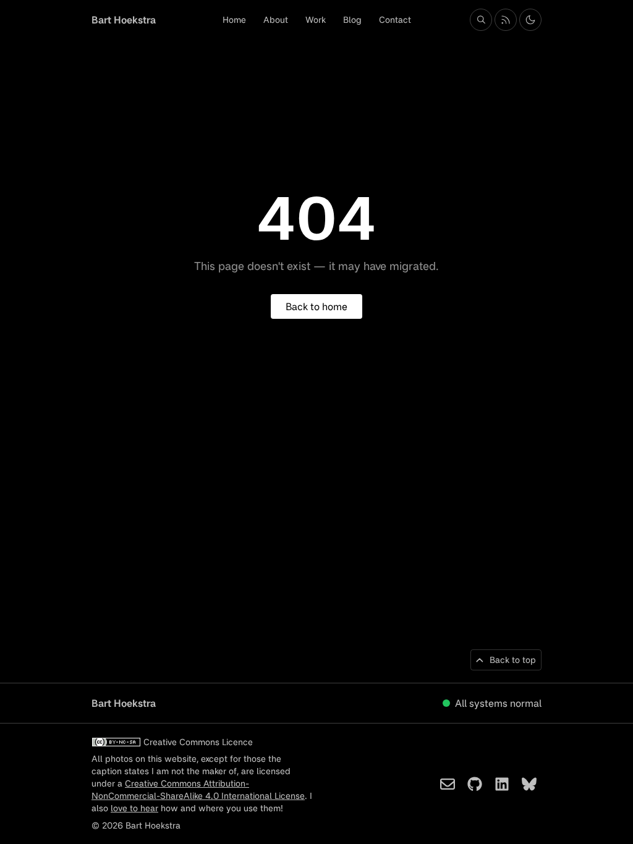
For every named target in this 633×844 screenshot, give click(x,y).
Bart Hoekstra (123, 20)
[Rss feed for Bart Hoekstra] (506, 20)
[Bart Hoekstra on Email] (447, 784)
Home (234, 19)
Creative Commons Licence (198, 741)
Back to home (316, 306)
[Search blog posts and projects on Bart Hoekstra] (481, 20)
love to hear (134, 808)
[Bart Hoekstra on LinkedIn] (502, 784)
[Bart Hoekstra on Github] (474, 784)
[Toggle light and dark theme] (530, 20)
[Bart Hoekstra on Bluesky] (529, 784)
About (275, 19)
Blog (352, 19)
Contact (395, 19)
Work (315, 19)
